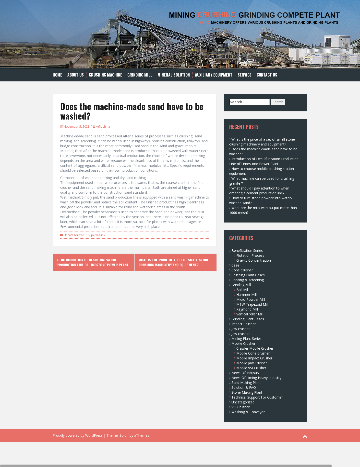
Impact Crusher (243, 324)
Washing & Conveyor (248, 412)
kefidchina (103, 126)
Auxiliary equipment (213, 75)
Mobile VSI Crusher (251, 368)
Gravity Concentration (253, 260)
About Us (75, 75)
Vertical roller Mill (249, 314)
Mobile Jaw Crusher (251, 363)
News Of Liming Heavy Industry (256, 377)
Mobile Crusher (243, 343)
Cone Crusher (242, 270)
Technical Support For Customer (257, 397)
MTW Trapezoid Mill (252, 304)
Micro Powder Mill (250, 299)
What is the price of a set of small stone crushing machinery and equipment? (174, 262)
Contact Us (267, 75)
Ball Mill (242, 289)
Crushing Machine (105, 75)
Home (57, 75)
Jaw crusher (240, 328)
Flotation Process (250, 255)
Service (245, 75)
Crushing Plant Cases (248, 275)
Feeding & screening (247, 280)
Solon (124, 435)
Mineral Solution (173, 75)
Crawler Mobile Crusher (254, 348)
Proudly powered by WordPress (78, 435)
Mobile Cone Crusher (253, 353)
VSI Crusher (240, 407)
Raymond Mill (247, 309)
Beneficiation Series (247, 250)
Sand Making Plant (246, 382)
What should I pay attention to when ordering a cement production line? (259, 190)
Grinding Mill (139, 75)
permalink (97, 235)
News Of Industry (245, 372)
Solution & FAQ (243, 387)
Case (235, 265)
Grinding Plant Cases (247, 319)
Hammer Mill (246, 294)
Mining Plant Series (246, 338)
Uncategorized (74, 235)
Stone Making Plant (246, 392)
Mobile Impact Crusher (254, 358)
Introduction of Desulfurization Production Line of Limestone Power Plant (93, 262)
